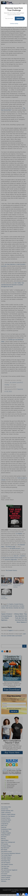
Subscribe (20, 18)
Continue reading (14, 23)
